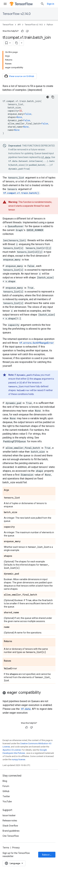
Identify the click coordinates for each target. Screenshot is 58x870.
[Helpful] (22, 31)
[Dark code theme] (47, 97)
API (19, 24)
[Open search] (42, 4)
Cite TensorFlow (11, 836)
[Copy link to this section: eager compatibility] (44, 693)
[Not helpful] (27, 31)
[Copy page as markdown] (16, 43)
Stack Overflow (10, 825)
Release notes (10, 820)
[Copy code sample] (52, 97)
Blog (5, 781)
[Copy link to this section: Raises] (14, 661)
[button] (29, 693)
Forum (6, 786)
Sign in (50, 4)
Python (50, 24)
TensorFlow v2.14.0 (17, 14)
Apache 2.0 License (12, 750)
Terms (6, 847)
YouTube (7, 801)
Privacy (16, 847)
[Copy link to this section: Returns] (15, 641)
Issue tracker (9, 815)
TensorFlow (8, 24)
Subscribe (47, 854)
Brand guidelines (11, 831)
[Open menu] (5, 4)
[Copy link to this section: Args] (12, 490)
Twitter (6, 796)
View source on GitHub (21, 76)
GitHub (6, 791)
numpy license (18, 759)
